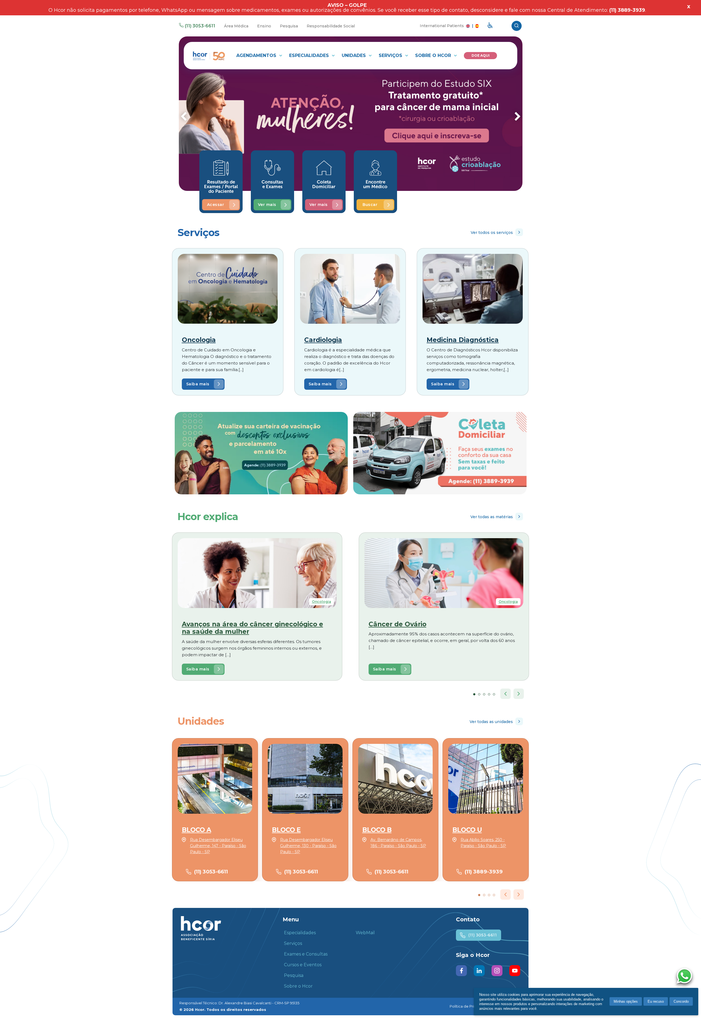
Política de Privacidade (470, 1006)
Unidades (354, 55)
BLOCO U (467, 830)
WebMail (365, 932)
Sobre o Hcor (433, 55)
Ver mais (267, 204)
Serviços (391, 55)
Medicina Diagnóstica (463, 340)
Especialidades (309, 55)
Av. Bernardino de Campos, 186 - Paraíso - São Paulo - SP (398, 842)
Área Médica (236, 26)
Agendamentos (257, 55)
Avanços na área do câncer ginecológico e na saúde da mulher (252, 628)
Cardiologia (323, 340)
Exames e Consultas (305, 954)
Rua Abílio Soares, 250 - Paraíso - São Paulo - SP (483, 842)
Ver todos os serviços (492, 232)
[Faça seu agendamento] (686, 976)
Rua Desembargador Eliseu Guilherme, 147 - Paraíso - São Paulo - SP (218, 845)
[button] (474, 694)
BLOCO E (286, 830)
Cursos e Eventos (302, 964)
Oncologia (199, 340)
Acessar (215, 204)
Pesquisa (289, 26)
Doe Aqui (481, 55)
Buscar (370, 204)
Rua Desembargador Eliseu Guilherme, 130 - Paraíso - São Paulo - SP (308, 845)
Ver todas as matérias (491, 516)
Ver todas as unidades (491, 721)
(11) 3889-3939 (484, 871)
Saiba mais (197, 384)
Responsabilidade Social (331, 26)
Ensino (264, 26)
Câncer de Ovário (397, 624)
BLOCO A (196, 830)
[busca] (517, 26)
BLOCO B (377, 830)
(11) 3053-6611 (200, 25)
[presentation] (183, 117)
